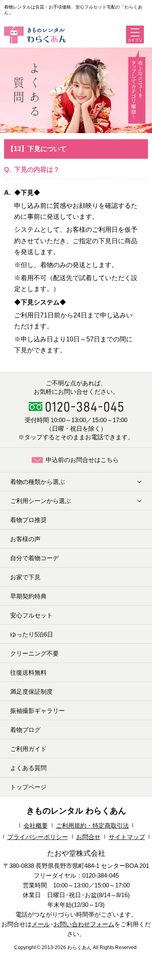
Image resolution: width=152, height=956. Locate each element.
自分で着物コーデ (34, 558)
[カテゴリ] (135, 32)
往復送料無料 (28, 672)
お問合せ (88, 836)
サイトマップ (127, 836)
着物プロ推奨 (28, 519)
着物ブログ (25, 729)
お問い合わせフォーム (84, 924)
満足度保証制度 (31, 691)
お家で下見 (25, 577)
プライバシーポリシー (37, 836)
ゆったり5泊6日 (31, 634)
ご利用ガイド (28, 748)
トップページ (28, 786)
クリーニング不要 (34, 653)
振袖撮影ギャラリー (37, 710)
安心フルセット (31, 615)
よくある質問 (28, 767)
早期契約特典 (28, 596)
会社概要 (36, 825)
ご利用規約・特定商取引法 (92, 825)
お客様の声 (25, 538)
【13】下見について (36, 148)
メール (41, 924)
